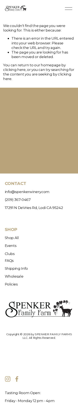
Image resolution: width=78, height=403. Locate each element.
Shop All (12, 237)
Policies (11, 284)
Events (11, 245)
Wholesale (14, 276)
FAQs (9, 260)
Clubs (10, 253)
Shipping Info (16, 268)
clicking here (14, 69)
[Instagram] (8, 379)
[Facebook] (17, 379)
